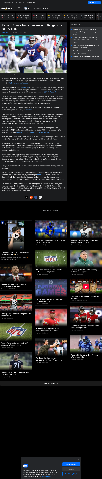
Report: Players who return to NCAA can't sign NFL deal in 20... (14, 344)
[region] (51, 468)
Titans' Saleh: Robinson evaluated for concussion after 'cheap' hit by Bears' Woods (85, 39)
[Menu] (19, 8)
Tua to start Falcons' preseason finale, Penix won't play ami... (85, 327)
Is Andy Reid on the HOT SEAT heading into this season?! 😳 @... (15, 254)
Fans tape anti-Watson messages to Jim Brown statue (16, 315)
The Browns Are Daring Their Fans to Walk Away (85, 297)
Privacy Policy (46, 476)
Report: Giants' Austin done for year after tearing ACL (84, 356)
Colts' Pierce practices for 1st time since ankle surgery (84, 52)
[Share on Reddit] (31, 197)
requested (25, 87)
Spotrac (29, 110)
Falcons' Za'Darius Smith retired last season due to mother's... (84, 241)
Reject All (71, 469)
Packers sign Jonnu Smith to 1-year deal (86, 56)
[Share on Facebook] (35, 197)
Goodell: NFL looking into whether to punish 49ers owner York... (14, 285)
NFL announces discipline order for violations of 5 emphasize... (49, 271)
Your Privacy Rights (71, 474)
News (45, 8)
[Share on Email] (40, 197)
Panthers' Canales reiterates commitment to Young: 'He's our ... (49, 359)
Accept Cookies (71, 464)
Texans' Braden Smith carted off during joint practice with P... (15, 373)
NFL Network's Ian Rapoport (18, 83)
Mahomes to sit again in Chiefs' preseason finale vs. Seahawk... (48, 330)
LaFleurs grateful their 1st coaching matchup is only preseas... (84, 271)
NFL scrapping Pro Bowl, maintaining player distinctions (50, 300)
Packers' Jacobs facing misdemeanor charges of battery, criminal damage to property (85, 32)
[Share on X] (26, 197)
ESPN (39, 175)
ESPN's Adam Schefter (52, 92)
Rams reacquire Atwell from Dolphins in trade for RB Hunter (51, 241)
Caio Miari (5, 32)
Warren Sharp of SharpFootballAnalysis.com (32, 132)
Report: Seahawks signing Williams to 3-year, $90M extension (86, 46)
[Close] (78, 459)
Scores (37, 8)
